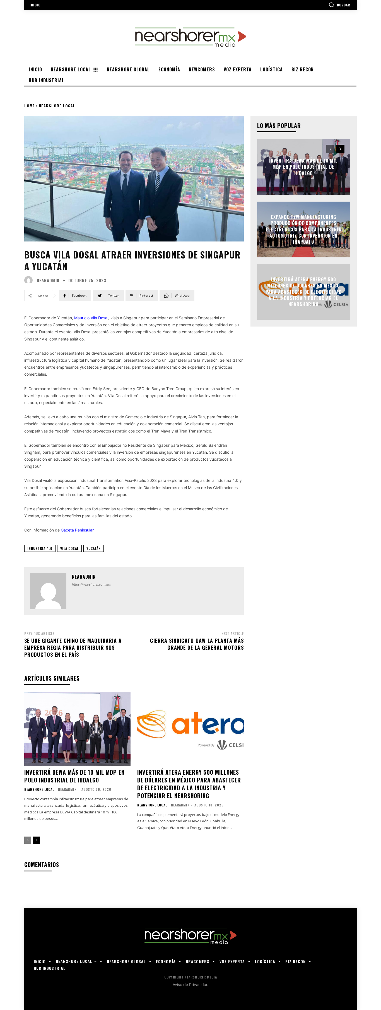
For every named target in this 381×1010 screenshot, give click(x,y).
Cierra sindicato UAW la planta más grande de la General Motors (197, 644)
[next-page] (36, 840)
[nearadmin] (29, 280)
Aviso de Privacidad (191, 984)
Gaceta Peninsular (77, 530)
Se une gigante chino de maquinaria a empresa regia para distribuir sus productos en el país (73, 647)
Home (29, 105)
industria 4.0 (39, 548)
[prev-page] (27, 840)
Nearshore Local (57, 105)
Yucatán (93, 548)
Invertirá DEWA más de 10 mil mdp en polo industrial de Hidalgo (74, 776)
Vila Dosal (69, 548)
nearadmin (48, 280)
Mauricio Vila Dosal (91, 317)
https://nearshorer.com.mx (91, 584)
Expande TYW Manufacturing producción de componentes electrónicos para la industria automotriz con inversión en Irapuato (303, 229)
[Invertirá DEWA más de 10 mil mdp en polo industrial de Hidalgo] (77, 729)
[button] (339, 5)
